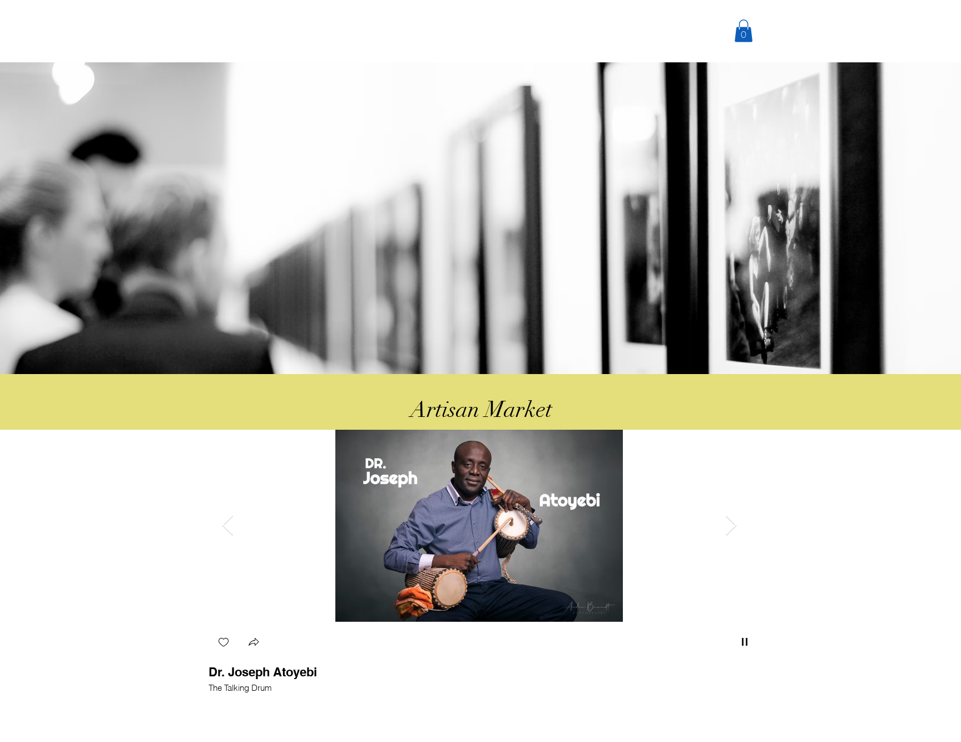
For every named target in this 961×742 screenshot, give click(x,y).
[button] (743, 30)
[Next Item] (731, 526)
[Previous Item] (227, 526)
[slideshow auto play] (744, 642)
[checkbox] (223, 643)
